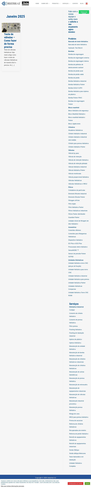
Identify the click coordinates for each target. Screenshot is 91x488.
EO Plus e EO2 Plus (75, 243)
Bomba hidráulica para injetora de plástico (78, 93)
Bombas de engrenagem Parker (76, 102)
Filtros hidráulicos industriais (77, 210)
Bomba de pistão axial (75, 71)
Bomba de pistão (73, 78)
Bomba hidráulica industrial (77, 81)
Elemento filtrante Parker (76, 197)
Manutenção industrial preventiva (76, 402)
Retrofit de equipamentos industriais (77, 445)
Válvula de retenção (74, 156)
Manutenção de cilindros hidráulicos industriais (77, 360)
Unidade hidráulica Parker (76, 283)
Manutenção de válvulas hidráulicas (77, 396)
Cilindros (71, 127)
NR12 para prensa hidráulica (78, 417)
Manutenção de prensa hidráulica (76, 379)
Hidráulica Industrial (76, 307)
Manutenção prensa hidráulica (75, 408)
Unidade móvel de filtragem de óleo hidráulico (78, 222)
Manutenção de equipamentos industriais (77, 389)
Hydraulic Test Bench (75, 48)
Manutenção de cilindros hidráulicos (77, 367)
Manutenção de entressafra (78, 384)
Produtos (55, 3)
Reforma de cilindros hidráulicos (76, 425)
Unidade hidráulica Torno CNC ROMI (78, 294)
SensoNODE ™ (73, 250)
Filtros (70, 187)
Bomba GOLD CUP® (75, 88)
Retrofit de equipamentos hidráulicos (77, 438)
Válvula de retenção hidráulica (78, 160)
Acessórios (72, 227)
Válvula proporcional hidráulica (78, 177)
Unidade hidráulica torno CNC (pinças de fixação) (78, 264)
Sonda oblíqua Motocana (77, 453)
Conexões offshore (74, 230)
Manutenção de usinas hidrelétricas (76, 373)
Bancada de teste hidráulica (78, 41)
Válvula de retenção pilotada (77, 163)
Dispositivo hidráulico (75, 240)
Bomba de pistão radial (76, 74)
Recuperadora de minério (77, 430)
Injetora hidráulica (75, 343)
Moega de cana (74, 414)
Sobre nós (44, 3)
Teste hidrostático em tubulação (76, 458)
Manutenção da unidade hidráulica (77, 347)
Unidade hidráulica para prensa (78, 279)
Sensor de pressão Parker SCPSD (77, 255)
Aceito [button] (87, 483)
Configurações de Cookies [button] (75, 483)
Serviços (65, 3)
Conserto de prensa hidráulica (75, 321)
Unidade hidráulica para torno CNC (78, 271)
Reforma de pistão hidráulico (78, 434)
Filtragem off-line (74, 200)
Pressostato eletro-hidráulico (77, 247)
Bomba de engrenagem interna (78, 61)
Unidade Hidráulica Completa (75, 464)
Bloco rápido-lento (74, 124)
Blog (81, 3)
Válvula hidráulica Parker (76, 170)
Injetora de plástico (75, 339)
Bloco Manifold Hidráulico (76, 114)
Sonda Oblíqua (74, 450)
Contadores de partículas (76, 190)
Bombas (71, 51)
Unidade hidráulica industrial (77, 276)
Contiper (72, 310)
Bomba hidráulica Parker (76, 84)
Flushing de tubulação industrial (76, 334)
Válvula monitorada (74, 173)
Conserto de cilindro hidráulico (76, 314)
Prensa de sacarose (76, 420)
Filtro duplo (72, 204)
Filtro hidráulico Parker (75, 207)
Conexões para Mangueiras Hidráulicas (77, 235)
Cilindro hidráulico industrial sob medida (77, 138)
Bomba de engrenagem (76, 54)
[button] (49, 3)
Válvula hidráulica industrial (77, 167)
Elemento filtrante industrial (77, 194)
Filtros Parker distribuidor (76, 214)
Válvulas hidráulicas (75, 180)
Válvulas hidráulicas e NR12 (77, 184)
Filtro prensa (73, 326)
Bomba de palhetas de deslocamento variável (75, 66)
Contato (75, 3)
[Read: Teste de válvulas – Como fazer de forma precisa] (11, 28)
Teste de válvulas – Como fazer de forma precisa (10, 40)
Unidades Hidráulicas (75, 260)
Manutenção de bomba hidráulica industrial (76, 354)
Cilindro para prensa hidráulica (78, 143)
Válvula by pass (73, 153)
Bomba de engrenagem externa (78, 58)
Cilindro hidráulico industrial (77, 133)
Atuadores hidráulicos (75, 130)
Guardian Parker (73, 217)
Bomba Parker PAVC (75, 98)
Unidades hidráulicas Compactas (75, 287)
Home (37, 3)
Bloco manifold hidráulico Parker (76, 119)
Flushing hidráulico (75, 329)
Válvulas (71, 150)
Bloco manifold (73, 107)
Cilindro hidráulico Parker (76, 147)
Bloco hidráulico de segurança (78, 110)
